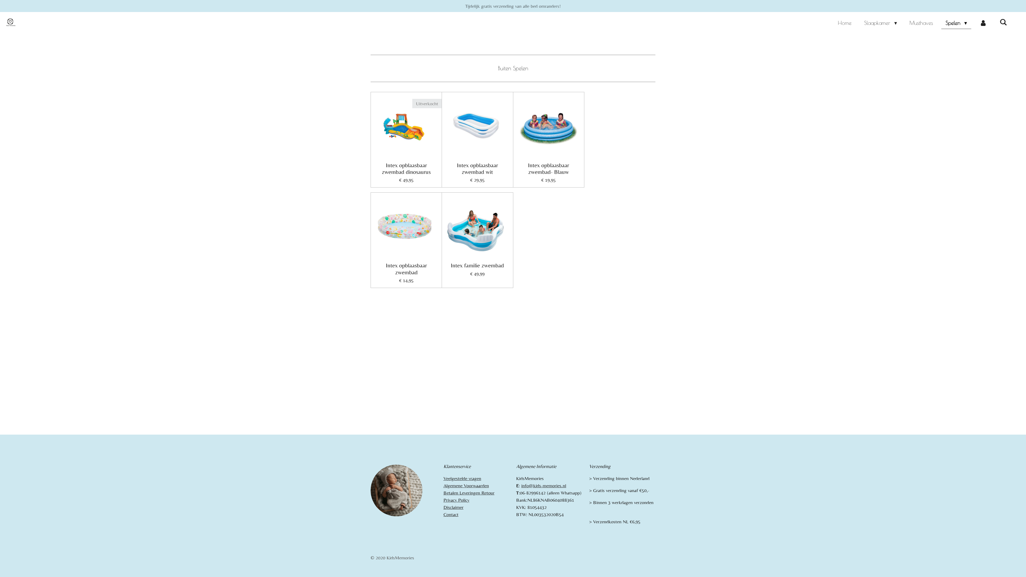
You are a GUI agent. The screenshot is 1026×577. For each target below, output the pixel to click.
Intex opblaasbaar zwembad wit (477, 168)
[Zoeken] (1003, 22)
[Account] (983, 23)
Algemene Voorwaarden (466, 485)
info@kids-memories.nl (543, 485)
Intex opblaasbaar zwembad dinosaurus (406, 168)
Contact (451, 514)
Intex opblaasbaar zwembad (406, 268)
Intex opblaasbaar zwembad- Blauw (548, 168)
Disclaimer (454, 507)
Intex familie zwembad (477, 265)
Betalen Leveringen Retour (469, 493)
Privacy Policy (456, 500)
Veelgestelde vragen (462, 478)
